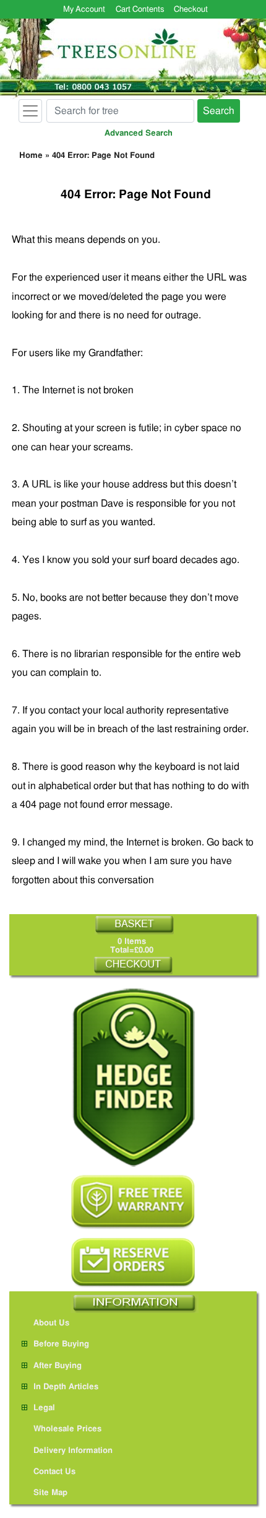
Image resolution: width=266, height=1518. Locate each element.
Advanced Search (139, 133)
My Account (84, 10)
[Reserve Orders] (133, 1263)
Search (218, 111)
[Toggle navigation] (30, 111)
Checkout (191, 10)
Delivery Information (73, 1451)
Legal (44, 1408)
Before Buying (61, 1344)
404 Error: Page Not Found (103, 156)
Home (31, 156)
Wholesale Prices (67, 1429)
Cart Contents (140, 10)
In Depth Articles (65, 1387)
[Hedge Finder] (133, 1077)
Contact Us (54, 1472)
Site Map (50, 1493)
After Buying (57, 1366)
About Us (51, 1323)
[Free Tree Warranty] (133, 1201)
